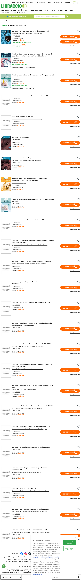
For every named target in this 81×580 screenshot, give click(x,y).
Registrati (67, 2)
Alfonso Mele (37, 160)
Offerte (22, 12)
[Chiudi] (75, 537)
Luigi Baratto (15, 472)
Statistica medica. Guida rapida (23, 117)
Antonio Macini (36, 119)
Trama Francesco (37, 33)
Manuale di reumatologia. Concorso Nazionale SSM (30, 96)
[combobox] (49, 16)
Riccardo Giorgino (17, 369)
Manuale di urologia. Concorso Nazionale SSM (28, 220)
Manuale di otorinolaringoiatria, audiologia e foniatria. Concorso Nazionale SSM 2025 (32, 324)
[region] (54, 556)
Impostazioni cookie (69, 548)
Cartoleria (5, 12)
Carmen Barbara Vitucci (41, 491)
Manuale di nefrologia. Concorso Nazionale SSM (29, 530)
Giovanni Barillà (17, 346)
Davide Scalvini (31, 389)
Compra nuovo (69, 60)
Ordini (21, 2)
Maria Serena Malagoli (18, 183)
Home (3, 21)
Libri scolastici (6, 10)
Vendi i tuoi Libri (52, 2)
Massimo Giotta (27, 119)
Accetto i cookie (70, 542)
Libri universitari (36, 10)
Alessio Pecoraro (27, 33)
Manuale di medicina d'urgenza (23, 158)
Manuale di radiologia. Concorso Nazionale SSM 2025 (31, 261)
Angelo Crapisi (16, 245)
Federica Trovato (28, 511)
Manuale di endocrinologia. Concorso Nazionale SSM (31, 447)
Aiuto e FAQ (42, 2)
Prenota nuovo (69, 37)
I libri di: (4, 25)
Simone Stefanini (37, 408)
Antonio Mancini (28, 160)
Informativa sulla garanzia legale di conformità (21, 561)
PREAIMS (17, 36)
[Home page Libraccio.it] (14, 8)
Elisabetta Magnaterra (40, 511)
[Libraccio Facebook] (21, 554)
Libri (9, 16)
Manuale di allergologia (20, 137)
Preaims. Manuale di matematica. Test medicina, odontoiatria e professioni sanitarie (30, 180)
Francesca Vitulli (17, 119)
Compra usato (68, 42)
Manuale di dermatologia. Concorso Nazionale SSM (30, 509)
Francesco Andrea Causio (39, 245)
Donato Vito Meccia (18, 263)
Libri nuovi (17, 10)
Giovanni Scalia (26, 408)
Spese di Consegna (9, 557)
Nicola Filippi (27, 369)
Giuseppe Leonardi (17, 532)
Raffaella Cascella (17, 429)
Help (28, 557)
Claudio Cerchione (28, 491)
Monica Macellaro (38, 346)
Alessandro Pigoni (27, 346)
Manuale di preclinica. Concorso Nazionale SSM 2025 (31, 426)
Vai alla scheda (75, 46)
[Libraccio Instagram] (25, 554)
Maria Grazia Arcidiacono (31, 532)
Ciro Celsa (23, 389)
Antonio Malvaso (35, 472)
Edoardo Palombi (17, 160)
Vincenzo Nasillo (17, 491)
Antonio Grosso (16, 33)
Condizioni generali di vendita (17, 559)
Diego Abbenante (17, 511)
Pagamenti (21, 557)
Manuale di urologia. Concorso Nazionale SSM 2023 (30, 31)
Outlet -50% (48, 10)
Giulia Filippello (16, 408)
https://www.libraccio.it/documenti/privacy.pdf (49, 557)
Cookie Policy (37, 574)
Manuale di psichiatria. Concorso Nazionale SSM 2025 (31, 344)
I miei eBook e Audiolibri (31, 2)
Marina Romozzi (25, 472)
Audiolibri (63, 10)
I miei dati (15, 2)
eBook (56, 10)
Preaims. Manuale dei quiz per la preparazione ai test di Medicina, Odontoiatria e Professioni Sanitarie (32, 55)
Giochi (71, 10)
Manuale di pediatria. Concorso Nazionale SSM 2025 (31, 303)
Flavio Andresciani (29, 263)
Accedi (60, 2)
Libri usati (25, 10)
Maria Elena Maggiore (40, 429)
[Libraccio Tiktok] (29, 554)
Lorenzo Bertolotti (41, 263)
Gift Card (14, 12)
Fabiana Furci (16, 139)
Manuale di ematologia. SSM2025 (24, 488)
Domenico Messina (37, 369)
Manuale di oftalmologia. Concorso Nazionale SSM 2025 (32, 406)
